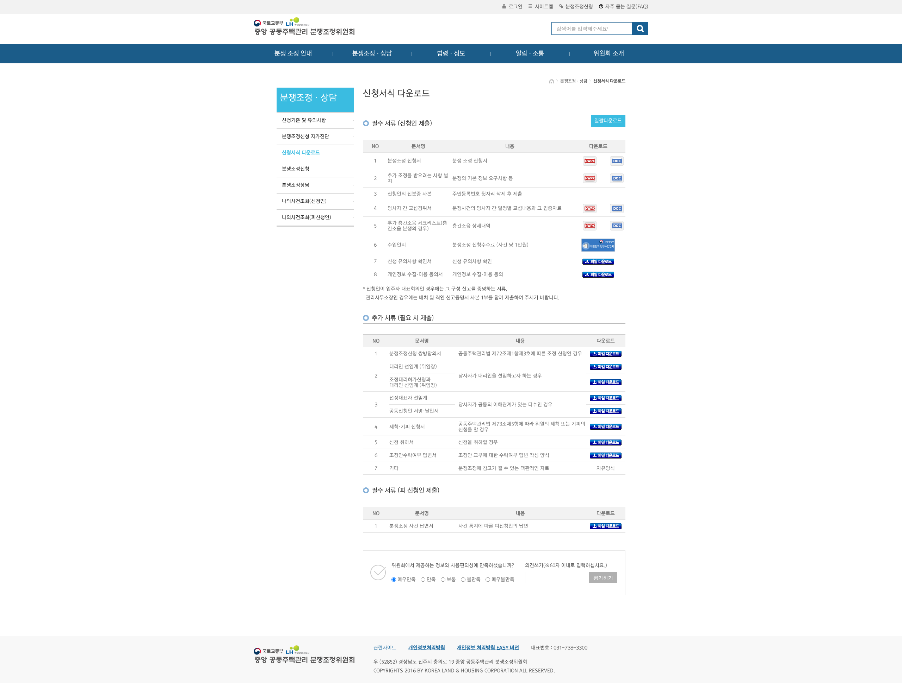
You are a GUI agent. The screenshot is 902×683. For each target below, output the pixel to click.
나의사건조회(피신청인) (306, 217)
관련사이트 (384, 648)
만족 (431, 579)
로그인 (516, 7)
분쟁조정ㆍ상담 (372, 53)
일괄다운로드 (608, 121)
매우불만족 (503, 579)
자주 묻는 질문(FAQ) (626, 7)
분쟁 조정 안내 (293, 53)
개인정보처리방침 (426, 648)
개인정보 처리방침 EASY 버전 (488, 648)
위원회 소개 (608, 53)
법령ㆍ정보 (451, 53)
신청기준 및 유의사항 (304, 120)
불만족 (474, 579)
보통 (451, 579)
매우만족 (406, 579)
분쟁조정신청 (579, 7)
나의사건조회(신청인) (304, 201)
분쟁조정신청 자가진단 (305, 136)
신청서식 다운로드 (301, 153)
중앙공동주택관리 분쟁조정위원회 (305, 27)
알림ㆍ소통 (530, 53)
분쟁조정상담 (295, 185)
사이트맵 (544, 7)
